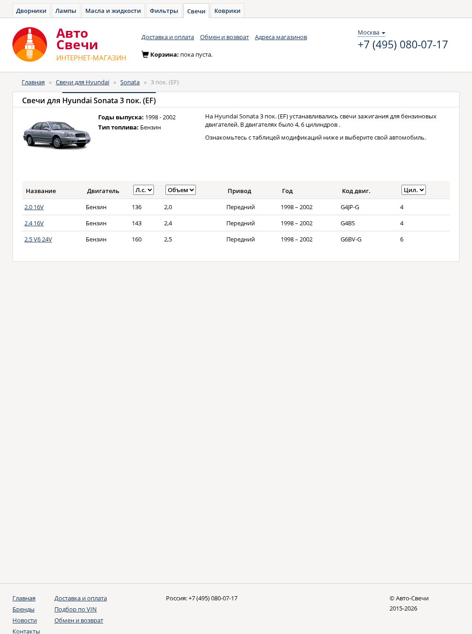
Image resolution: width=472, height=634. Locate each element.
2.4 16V (34, 223)
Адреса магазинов (281, 37)
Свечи (196, 11)
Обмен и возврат (224, 37)
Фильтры (164, 10)
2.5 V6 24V (38, 239)
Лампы (66, 10)
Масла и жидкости (113, 10)
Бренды (23, 609)
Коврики (227, 10)
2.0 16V (34, 207)
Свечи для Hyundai (82, 82)
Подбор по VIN (75, 609)
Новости (24, 620)
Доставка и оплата (168, 37)
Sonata (130, 82)
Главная (33, 82)
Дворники (31, 10)
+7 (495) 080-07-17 (403, 45)
